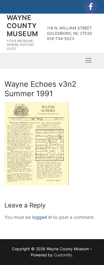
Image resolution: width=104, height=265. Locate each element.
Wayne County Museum (22, 26)
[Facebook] (90, 7)
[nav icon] (88, 60)
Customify (63, 254)
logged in (42, 217)
